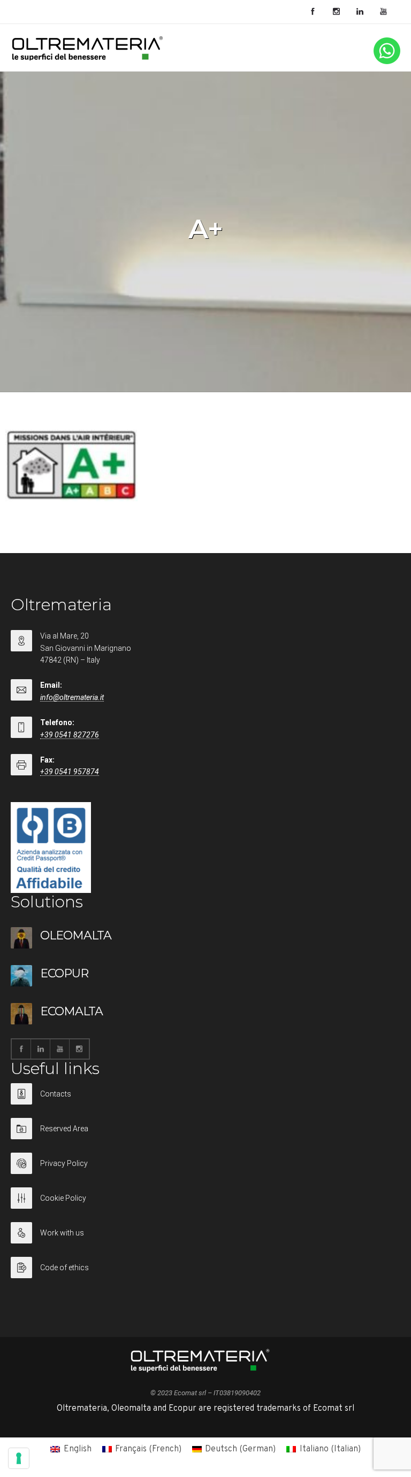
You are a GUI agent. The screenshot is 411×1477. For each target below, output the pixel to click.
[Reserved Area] (205, 1135)
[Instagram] (336, 12)
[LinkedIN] (359, 12)
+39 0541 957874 (69, 771)
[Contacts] (205, 1100)
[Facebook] (312, 12)
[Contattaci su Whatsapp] (387, 62)
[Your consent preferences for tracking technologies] (19, 1458)
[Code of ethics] (205, 1267)
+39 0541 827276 (69, 734)
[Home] (88, 58)
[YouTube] (383, 12)
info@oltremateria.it (72, 697)
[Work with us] (205, 1239)
